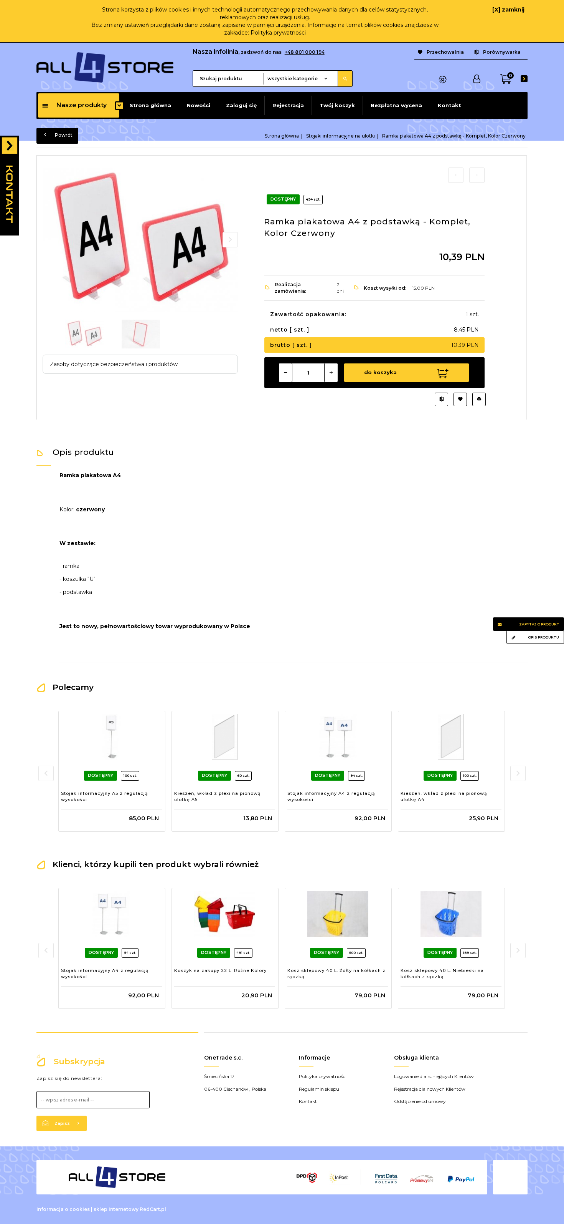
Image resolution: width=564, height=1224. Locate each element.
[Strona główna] (104, 66)
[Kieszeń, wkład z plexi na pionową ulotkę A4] (451, 737)
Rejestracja (288, 105)
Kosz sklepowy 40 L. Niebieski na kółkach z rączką (442, 973)
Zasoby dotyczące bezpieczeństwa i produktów (114, 364)
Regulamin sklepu (319, 1089)
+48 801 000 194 (305, 52)
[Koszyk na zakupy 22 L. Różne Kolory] (224, 914)
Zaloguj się (241, 105)
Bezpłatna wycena (396, 105)
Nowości (198, 105)
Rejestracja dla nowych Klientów (429, 1089)
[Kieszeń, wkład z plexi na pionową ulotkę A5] (224, 737)
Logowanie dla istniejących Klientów (434, 1076)
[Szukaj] (345, 78)
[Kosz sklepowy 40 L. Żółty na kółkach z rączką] (337, 914)
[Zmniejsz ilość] (285, 372)
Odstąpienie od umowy (420, 1101)
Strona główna (150, 105)
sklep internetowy (116, 1209)
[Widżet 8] (9, 186)
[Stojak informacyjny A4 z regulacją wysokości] (337, 737)
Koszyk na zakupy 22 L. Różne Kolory (220, 970)
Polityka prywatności (278, 32)
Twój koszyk (337, 105)
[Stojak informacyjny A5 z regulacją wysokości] (111, 737)
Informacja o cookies (63, 1209)
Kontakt (449, 105)
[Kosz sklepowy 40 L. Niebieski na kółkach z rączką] (451, 914)
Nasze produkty (81, 105)
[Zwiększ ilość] (331, 372)
